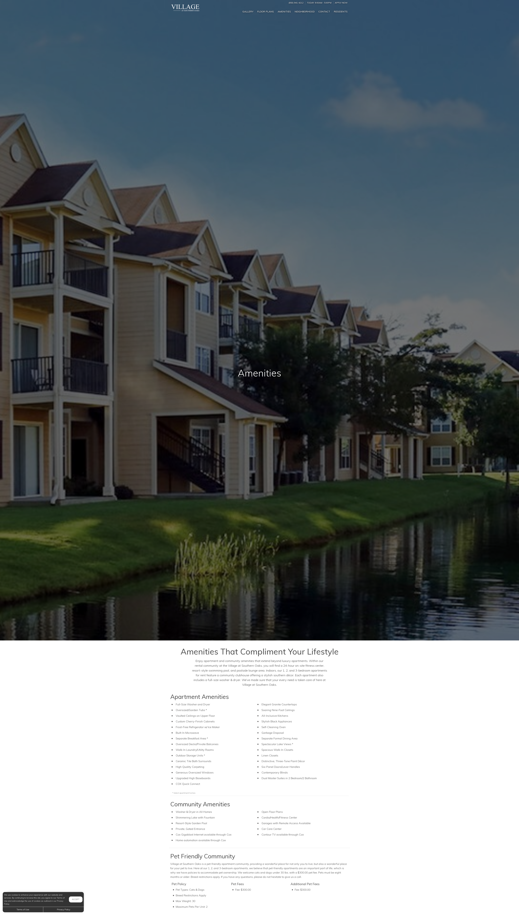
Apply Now (341, 2)
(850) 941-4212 (296, 2)
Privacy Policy (63, 909)
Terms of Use (23, 909)
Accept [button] (75, 899)
